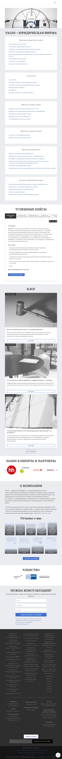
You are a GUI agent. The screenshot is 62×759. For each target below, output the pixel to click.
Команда (49, 681)
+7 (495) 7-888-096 (13, 704)
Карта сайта (31, 754)
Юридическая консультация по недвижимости (31, 649)
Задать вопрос (31, 736)
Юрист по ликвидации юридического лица (49, 665)
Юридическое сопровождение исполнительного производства (49, 636)
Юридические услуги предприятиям (31, 674)
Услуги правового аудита (31, 638)
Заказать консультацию (16, 274)
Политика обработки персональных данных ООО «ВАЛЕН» (31, 750)
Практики (49, 678)
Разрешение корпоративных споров (20, 114)
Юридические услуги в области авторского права (31, 665)
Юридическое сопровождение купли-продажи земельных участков (49, 644)
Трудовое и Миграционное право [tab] (44, 216)
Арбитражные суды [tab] (11, 216)
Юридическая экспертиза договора (20, 137)
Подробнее (31, 340)
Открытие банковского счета (13, 660)
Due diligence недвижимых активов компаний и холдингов (26, 158)
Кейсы (49, 683)
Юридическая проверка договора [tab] (22, 216)
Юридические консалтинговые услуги (31, 654)
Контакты (49, 689)
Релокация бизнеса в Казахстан (13, 690)
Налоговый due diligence (13, 656)
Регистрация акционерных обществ (20, 46)
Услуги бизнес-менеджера (17, 61)
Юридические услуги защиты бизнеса (31, 669)
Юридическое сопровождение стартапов (49, 656)
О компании (49, 676)
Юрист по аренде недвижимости (49, 661)
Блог (31, 289)
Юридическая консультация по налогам (31, 644)
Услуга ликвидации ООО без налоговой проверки (31, 634)
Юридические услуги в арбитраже (19, 116)
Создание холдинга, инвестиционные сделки (23, 82)
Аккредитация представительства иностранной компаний (13, 641)
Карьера (49, 686)
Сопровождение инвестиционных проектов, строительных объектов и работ (32, 168)
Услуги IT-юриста (31, 640)
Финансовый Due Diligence (17, 87)
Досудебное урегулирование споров (20, 165)
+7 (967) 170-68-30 (13, 705)
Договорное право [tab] (56, 216)
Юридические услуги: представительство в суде (23, 108)
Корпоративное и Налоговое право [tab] (33, 216)
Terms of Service (48, 757)
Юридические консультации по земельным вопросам (31, 660)
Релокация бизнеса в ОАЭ (13, 693)
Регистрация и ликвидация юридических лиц (13, 671)
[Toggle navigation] (55, 2)
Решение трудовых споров (17, 192)
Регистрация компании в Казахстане (13, 677)
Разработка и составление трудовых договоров (23, 187)
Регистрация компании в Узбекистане (13, 681)
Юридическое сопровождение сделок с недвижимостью (26, 156)
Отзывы (49, 691)
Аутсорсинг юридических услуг (18, 64)
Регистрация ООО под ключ (17, 44)
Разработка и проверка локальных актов (21, 189)
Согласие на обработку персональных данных (31, 752)
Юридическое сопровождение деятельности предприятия (27, 111)
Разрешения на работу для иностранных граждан (24, 194)
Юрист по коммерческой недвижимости (21, 153)
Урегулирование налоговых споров (19, 119)
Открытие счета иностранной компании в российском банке (13, 665)
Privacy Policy (37, 757)
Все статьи (31, 451)
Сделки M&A (12, 80)
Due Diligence (13, 90)
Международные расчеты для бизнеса (13, 653)
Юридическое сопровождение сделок (49, 650)
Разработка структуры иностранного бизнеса (22, 52)
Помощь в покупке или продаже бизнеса (21, 92)
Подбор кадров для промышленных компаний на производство (28, 184)
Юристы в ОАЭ (49, 673)
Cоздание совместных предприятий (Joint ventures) (24, 85)
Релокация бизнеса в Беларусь (13, 685)
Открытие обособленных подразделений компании (24, 49)
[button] (58, 755)
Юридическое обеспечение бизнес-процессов (31, 679)
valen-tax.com (46, 513)
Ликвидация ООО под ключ (17, 58)
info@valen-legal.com (13, 711)
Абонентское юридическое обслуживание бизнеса (13, 635)
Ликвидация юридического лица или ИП (13, 648)
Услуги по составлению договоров (19, 135)
